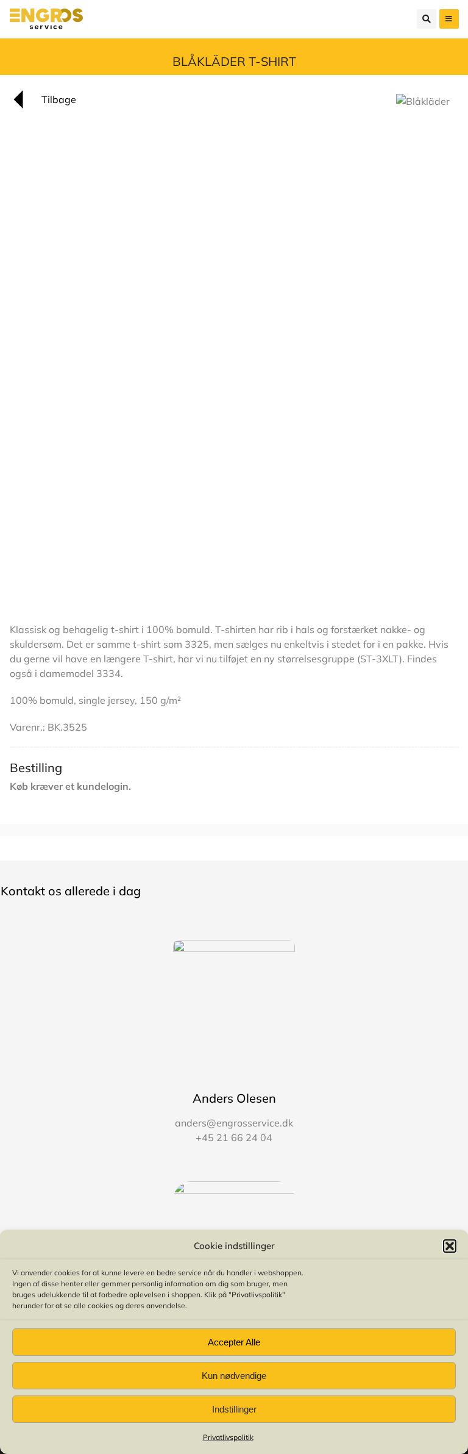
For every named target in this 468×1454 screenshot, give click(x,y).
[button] (450, 1246)
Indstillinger (234, 1409)
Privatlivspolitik (228, 1437)
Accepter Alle (234, 1342)
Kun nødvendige (234, 1375)
